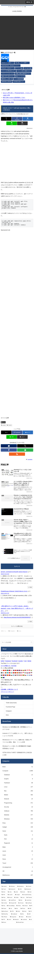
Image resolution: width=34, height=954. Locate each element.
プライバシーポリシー (7, 691)
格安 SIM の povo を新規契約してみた (14, 97)
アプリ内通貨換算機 (18, 78)
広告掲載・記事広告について (9, 689)
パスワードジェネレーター (7, 73)
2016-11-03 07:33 (5, 593)
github (29, 661)
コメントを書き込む (17, 626)
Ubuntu (10, 425)
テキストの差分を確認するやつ (24, 70)
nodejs (4, 425)
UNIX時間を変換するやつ (18, 81)
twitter (2, 661)
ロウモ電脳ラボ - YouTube (8, 665)
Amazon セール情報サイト (7, 62)
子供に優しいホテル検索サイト (22, 62)
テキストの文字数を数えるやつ (8, 70)
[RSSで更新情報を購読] (17, 454)
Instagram (8, 661)
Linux (4, 422)
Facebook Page (10, 707)
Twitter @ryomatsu (11, 702)
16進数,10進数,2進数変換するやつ (22, 73)
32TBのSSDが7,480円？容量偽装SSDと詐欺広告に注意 (17, 754)
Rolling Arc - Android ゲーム (8, 68)
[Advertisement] (17, 33)
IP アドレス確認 (19, 68)
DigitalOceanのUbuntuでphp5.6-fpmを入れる (14, 591)
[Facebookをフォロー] (9, 450)
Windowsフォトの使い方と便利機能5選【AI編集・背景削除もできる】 (17, 747)
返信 (31, 587)
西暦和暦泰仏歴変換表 (6, 81)
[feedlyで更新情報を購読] (25, 450)
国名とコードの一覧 (20, 76)
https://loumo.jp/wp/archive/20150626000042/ (17, 617)
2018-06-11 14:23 (5, 613)
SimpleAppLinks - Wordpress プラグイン (11, 65)
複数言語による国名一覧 (7, 78)
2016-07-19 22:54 (5, 574)
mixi (25, 661)
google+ (20, 661)
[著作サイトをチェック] (9, 445)
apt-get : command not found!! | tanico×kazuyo (14, 571)
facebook (14, 661)
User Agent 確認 (28, 68)
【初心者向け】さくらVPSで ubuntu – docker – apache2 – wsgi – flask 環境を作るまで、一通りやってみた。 (17, 608)
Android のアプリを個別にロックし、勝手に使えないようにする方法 (17, 734)
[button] (22, 123)
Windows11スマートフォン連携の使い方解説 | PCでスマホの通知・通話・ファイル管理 (17, 741)
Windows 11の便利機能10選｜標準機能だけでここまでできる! (17, 728)
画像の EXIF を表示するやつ (8, 76)
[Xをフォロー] (25, 445)
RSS (7, 715)
